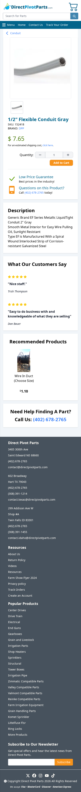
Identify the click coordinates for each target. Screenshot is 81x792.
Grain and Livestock (21, 640)
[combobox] (36, 16)
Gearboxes (15, 634)
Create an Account (20, 595)
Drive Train (15, 616)
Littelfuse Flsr (17, 723)
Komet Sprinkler (18, 717)
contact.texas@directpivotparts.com (31, 499)
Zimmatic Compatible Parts (26, 681)
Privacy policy (17, 584)
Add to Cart (61, 163)
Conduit (15, 33)
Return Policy (16, 560)
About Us (14, 554)
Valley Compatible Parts (23, 687)
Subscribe (63, 762)
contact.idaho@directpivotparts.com (32, 538)
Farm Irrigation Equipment (25, 705)
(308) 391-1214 (17, 493)
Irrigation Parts (18, 646)
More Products (17, 734)
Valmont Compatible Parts (25, 693)
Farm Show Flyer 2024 (22, 578)
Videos (12, 566)
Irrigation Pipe (17, 675)
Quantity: (26, 155)
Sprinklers (14, 657)
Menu (8, 26)
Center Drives (17, 610)
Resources (15, 572)
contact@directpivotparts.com (28, 467)
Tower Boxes (16, 669)
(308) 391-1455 (17, 532)
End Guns (14, 628)
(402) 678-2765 (34, 192)
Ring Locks (15, 729)
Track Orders (16, 589)
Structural (14, 663)
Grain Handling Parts (22, 711)
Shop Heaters (17, 652)
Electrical (14, 622)
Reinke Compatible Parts (24, 699)
